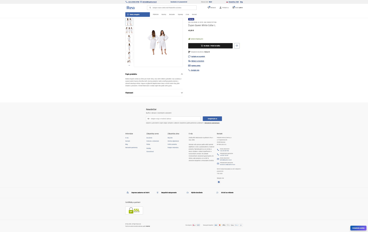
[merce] (148, 226)
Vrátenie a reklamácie (152, 141)
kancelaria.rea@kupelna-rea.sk (227, 164)
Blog (241, 2)
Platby (148, 144)
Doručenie (149, 138)
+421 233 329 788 (224, 150)
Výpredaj (180, 14)
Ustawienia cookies (358, 228)
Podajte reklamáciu (173, 147)
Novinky (164, 14)
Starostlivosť (150, 151)
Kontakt (194, 14)
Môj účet (170, 138)
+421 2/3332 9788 (133, 2)
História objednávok (173, 141)
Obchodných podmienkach (212, 123)
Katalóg (148, 148)
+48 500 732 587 (224, 155)
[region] (129, 42)
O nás (187, 14)
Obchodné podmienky (131, 147)
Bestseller (172, 14)
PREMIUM (156, 14)
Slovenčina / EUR (234, 2)
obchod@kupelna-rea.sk (150, 2)
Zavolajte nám (195, 70)
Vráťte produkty (172, 144)
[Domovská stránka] (130, 7)
